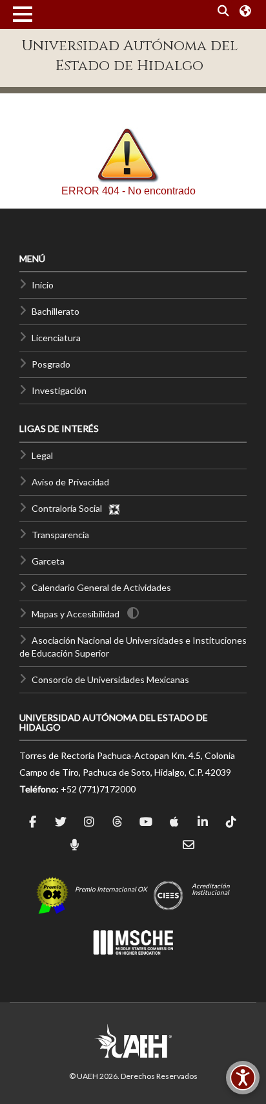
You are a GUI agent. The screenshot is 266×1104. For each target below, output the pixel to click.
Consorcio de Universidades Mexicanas (110, 679)
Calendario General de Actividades (101, 587)
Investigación (59, 390)
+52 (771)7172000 (98, 788)
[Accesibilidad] (243, 1077)
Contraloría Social (70, 508)
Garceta (48, 561)
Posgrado (51, 364)
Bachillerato (55, 311)
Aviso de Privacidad (70, 481)
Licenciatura (56, 337)
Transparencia (60, 534)
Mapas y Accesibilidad (75, 613)
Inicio (43, 284)
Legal (42, 455)
